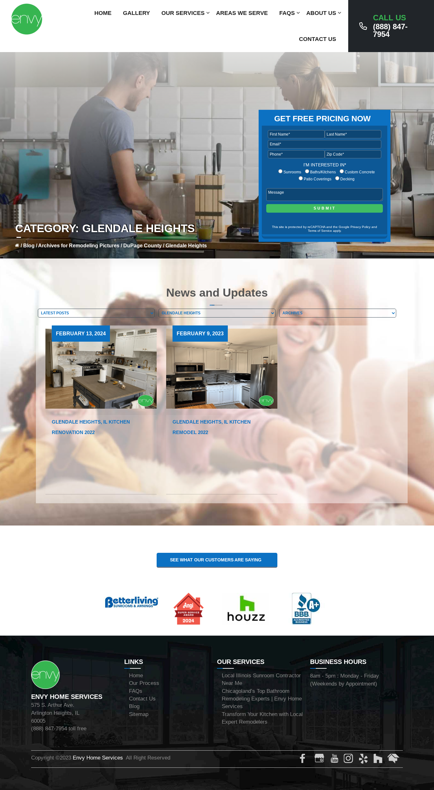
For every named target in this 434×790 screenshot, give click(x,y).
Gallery (136, 13)
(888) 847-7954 (390, 26)
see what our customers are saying (217, 559)
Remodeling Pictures (94, 245)
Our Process (144, 683)
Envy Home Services (98, 758)
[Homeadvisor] (394, 760)
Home (103, 13)
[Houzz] (379, 760)
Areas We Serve (242, 13)
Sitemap (138, 714)
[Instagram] (350, 760)
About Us (321, 13)
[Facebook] (306, 760)
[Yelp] (364, 760)
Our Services (183, 13)
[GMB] (321, 760)
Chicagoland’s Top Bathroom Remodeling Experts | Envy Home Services (262, 699)
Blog (29, 245)
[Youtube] (335, 760)
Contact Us (317, 39)
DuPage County (142, 245)
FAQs (287, 13)
